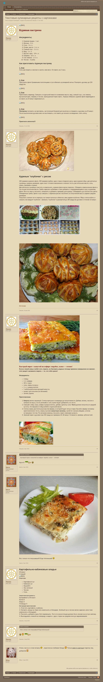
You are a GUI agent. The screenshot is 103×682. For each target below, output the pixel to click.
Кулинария (16, 20)
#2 (97, 310)
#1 (97, 126)
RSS (98, 677)
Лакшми (34, 20)
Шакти (8, 467)
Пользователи (17, 7)
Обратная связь (82, 677)
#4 (97, 467)
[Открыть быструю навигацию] (96, 14)
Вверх (94, 677)
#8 (97, 660)
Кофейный (6, 677)
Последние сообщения (22, 9)
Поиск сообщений (9, 9)
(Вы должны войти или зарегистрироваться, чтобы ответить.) (82, 668)
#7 (97, 639)
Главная (90, 677)
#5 (97, 563)
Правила (97, 679)
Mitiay (8, 660)
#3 (97, 448)
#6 (97, 620)
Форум (9, 7)
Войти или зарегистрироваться (89, 1)
